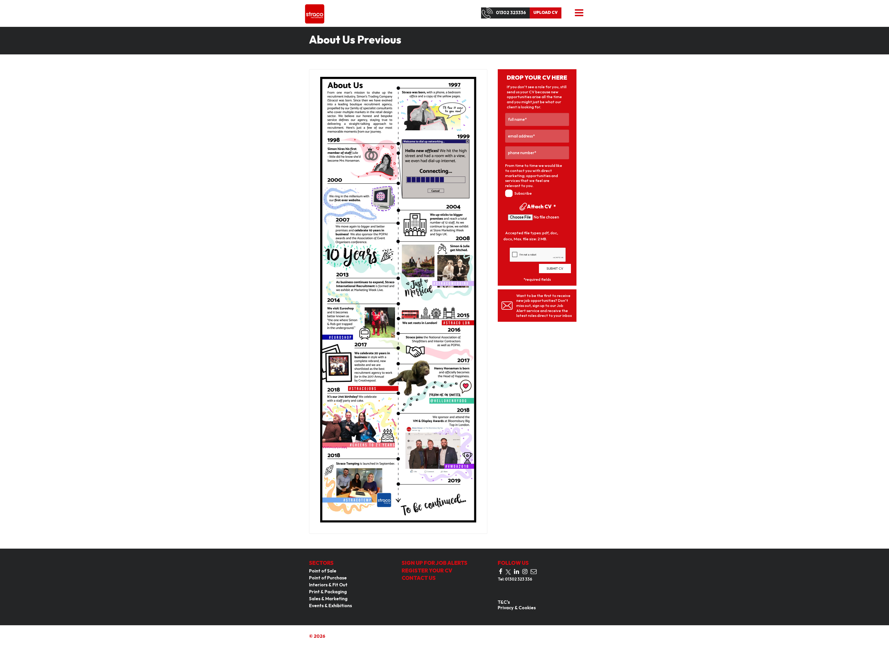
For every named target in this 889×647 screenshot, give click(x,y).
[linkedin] (516, 572)
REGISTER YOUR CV (427, 570)
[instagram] (524, 572)
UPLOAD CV (545, 12)
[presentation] (538, 254)
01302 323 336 (518, 579)
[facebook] (500, 572)
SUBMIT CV (555, 268)
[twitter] (508, 572)
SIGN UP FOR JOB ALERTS (434, 562)
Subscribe (523, 193)
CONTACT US (419, 578)
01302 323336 (511, 12)
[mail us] (534, 572)
